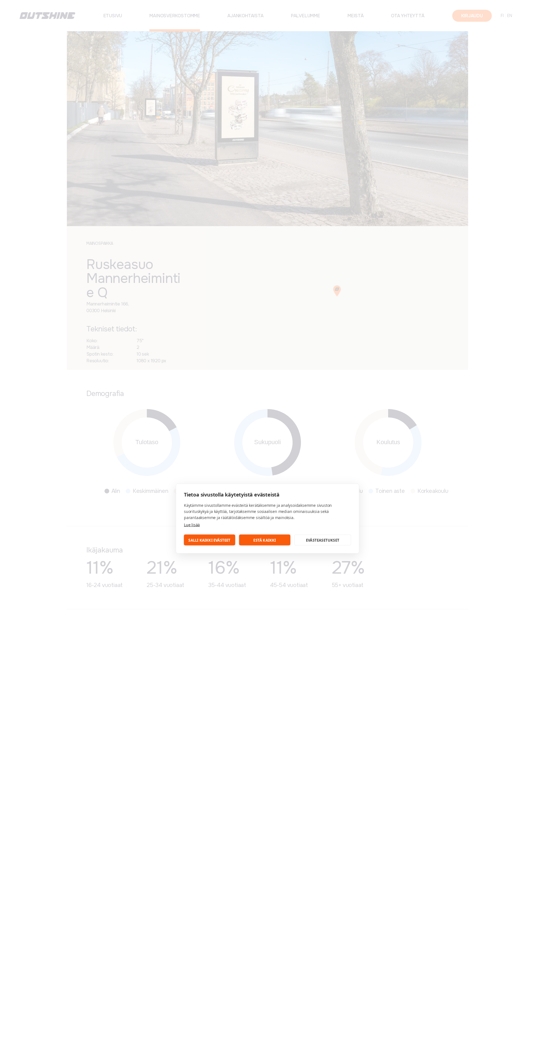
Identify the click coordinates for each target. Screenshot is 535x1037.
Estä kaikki (264, 539)
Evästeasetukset (322, 539)
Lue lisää (192, 524)
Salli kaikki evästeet (209, 539)
